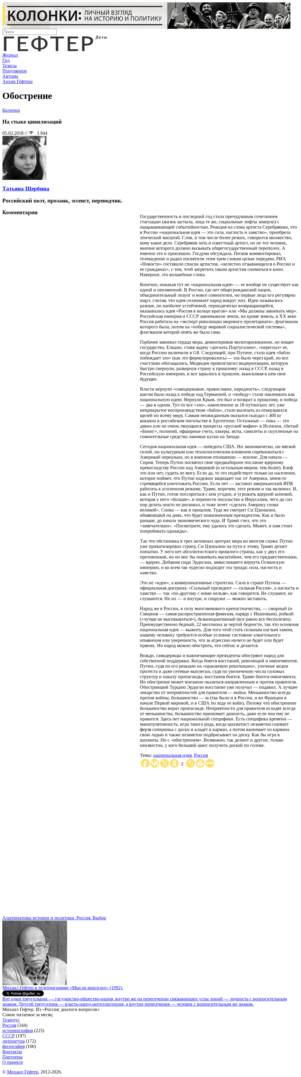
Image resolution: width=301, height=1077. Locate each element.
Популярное (14, 70)
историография (17, 1030)
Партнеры (12, 1056)
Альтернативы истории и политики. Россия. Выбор (54, 917)
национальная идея (172, 755)
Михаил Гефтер (22, 1071)
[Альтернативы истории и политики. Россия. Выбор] (34, 983)
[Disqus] (150, 842)
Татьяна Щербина (25, 188)
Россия (201, 755)
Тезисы (9, 65)
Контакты (12, 1051)
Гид (6, 60)
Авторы (10, 76)
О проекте (12, 1062)
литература (13, 1041)
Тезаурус (11, 1019)
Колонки (11, 110)
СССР (8, 1035)
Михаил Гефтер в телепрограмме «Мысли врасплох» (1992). (62, 987)
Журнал (10, 55)
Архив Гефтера (17, 81)
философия (13, 1046)
